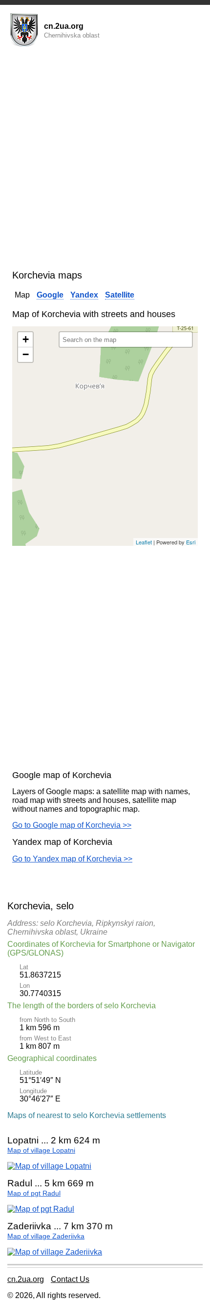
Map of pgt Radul (34, 1193)
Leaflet (144, 542)
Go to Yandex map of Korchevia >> (72, 859)
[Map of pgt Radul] (40, 1209)
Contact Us (70, 1279)
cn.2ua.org (25, 1279)
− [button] (25, 354)
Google (50, 295)
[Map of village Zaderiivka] (54, 1252)
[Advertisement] (105, 160)
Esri (190, 542)
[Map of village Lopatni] (49, 1166)
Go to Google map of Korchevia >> (71, 825)
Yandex (84, 295)
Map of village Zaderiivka (45, 1236)
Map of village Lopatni (41, 1150)
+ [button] (25, 339)
